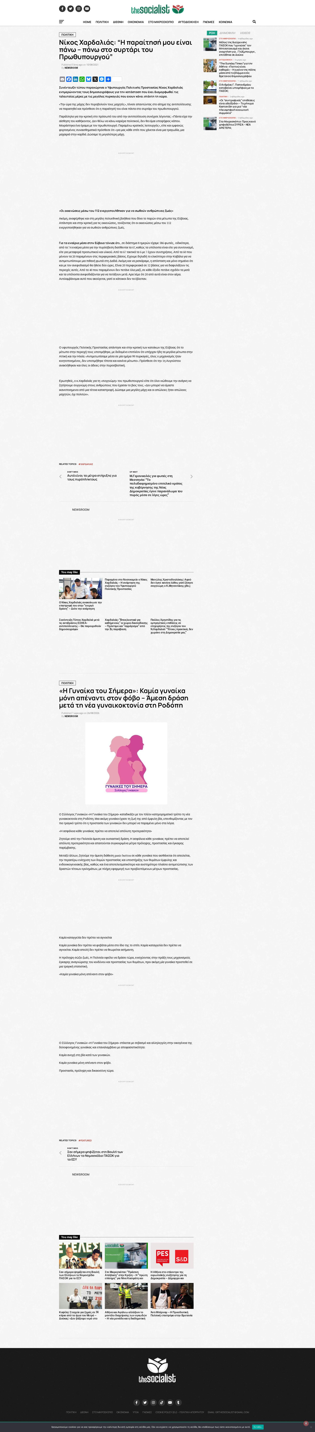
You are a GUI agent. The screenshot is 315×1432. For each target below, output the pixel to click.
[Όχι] (311, 1427)
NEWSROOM (71, 68)
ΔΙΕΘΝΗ (118, 22)
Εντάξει (258, 1426)
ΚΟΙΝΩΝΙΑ (225, 22)
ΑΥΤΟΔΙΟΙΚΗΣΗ (188, 22)
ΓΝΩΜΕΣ (208, 22)
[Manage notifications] (306, 1423)
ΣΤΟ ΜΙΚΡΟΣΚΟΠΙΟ (161, 22)
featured (86, 1140)
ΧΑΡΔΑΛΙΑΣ (87, 464)
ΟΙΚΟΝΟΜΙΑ (136, 22)
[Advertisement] (126, 178)
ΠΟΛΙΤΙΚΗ (102, 22)
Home (87, 22)
